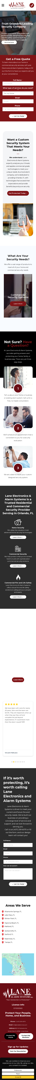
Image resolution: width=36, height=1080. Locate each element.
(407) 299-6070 (20, 830)
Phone (18, 106)
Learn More (18, 304)
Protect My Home (10, 1036)
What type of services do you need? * (18, 89)
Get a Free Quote (9, 42)
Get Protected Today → (18, 193)
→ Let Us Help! (18, 116)
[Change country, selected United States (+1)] (4, 109)
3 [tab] (20, 323)
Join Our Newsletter (18, 1051)
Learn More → (18, 537)
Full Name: (18, 80)
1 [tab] (16, 323)
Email (18, 98)
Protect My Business (26, 1036)
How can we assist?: (10, 865)
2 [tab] (18, 323)
